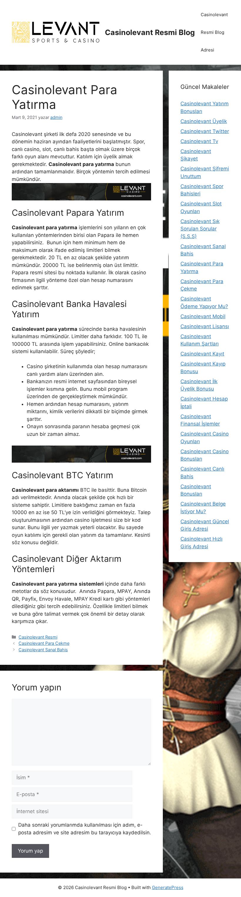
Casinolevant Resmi (38, 636)
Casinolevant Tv (199, 141)
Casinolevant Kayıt (202, 354)
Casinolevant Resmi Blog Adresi (214, 32)
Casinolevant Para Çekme (44, 643)
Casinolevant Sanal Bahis (43, 649)
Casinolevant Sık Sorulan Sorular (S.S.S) (200, 228)
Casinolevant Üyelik (203, 121)
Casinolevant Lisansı (204, 326)
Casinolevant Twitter (204, 131)
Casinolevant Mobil (202, 316)
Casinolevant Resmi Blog (150, 32)
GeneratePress (167, 887)
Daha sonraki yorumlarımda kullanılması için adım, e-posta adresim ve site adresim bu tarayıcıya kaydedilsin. (84, 828)
